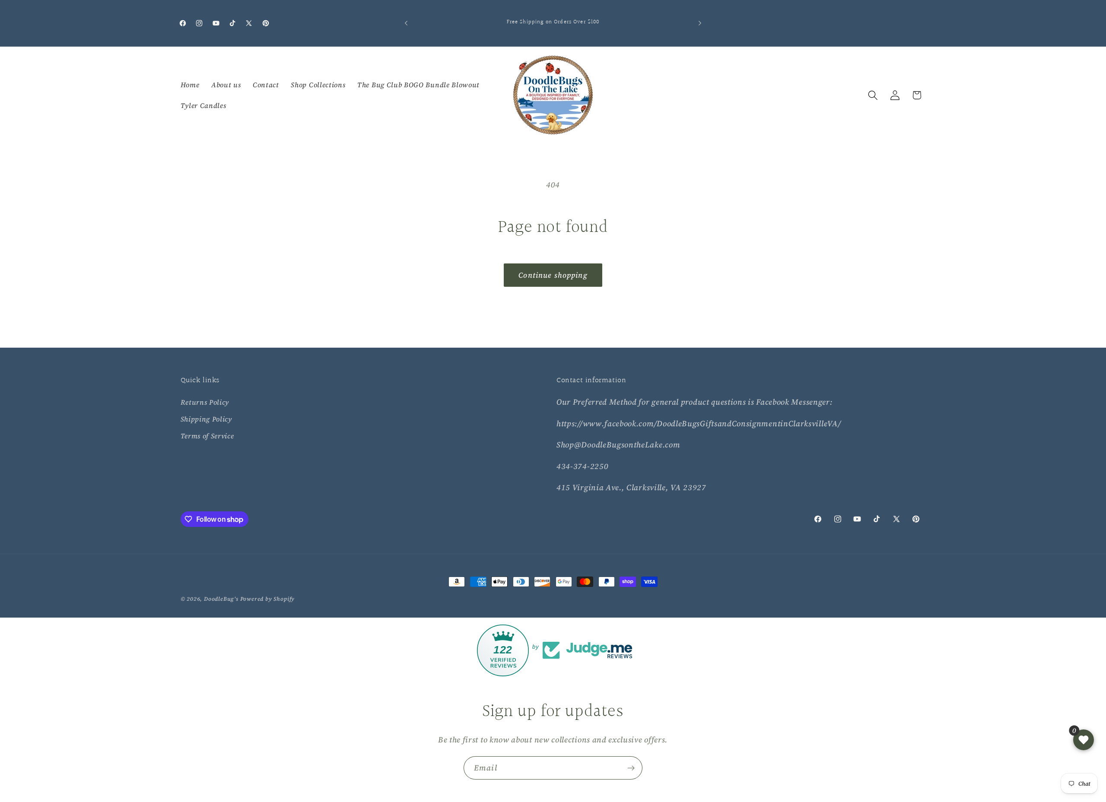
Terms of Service (207, 436)
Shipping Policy (206, 419)
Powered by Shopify (267, 598)
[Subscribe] (631, 768)
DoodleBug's (221, 598)
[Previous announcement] (406, 23)
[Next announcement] (699, 23)
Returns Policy (205, 402)
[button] (873, 95)
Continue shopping (553, 275)
